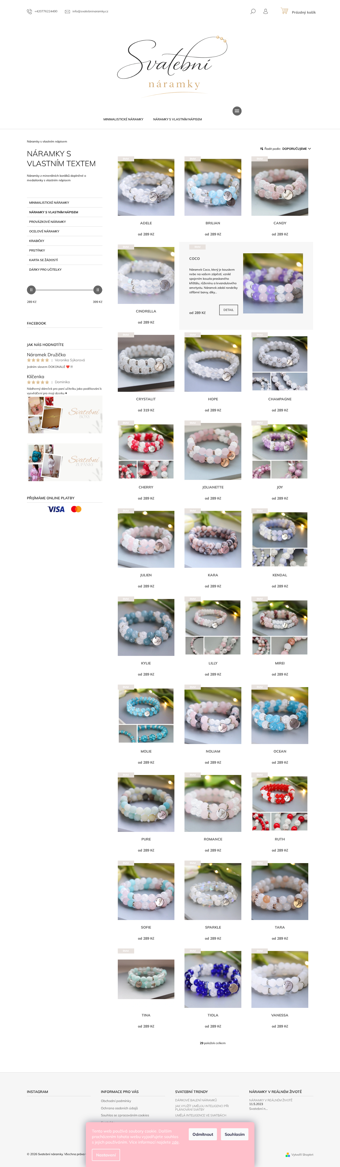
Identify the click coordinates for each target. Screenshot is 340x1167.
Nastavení (106, 1154)
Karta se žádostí (43, 260)
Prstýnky (37, 250)
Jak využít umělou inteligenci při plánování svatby (202, 1107)
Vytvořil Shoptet (302, 1154)
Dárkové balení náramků (196, 1100)
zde (175, 1142)
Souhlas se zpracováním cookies (125, 1115)
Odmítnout (203, 1134)
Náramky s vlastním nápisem (53, 212)
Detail (228, 310)
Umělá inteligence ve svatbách (200, 1115)
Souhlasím (235, 1134)
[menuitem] (123, 119)
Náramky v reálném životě (270, 1100)
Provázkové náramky (47, 222)
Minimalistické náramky (49, 202)
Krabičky (36, 241)
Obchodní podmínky (116, 1101)
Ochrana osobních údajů (119, 1108)
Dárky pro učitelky (45, 269)
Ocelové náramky (44, 231)
